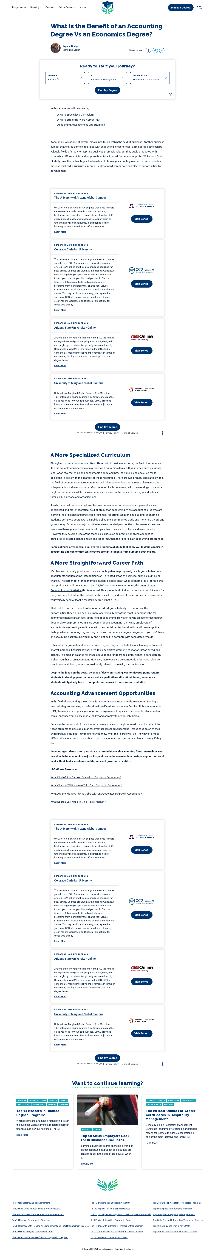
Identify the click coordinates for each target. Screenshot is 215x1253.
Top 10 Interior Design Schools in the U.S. (110, 1203)
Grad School (23, 1104)
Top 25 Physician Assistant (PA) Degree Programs (177, 1203)
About (83, 7)
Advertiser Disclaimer (124, 1249)
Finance (63, 1100)
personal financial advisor (75, 649)
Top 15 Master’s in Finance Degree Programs (37, 1113)
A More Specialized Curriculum (75, 114)
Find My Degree (180, 7)
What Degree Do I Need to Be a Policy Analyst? (78, 801)
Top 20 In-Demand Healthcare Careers (109, 1237)
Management (39, 1104)
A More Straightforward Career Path (78, 119)
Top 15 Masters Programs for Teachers (31, 1220)
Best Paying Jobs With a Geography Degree (112, 1220)
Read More (22, 1134)
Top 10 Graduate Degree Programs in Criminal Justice (117, 1231)
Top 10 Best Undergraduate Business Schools (175, 1231)
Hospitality (173, 1100)
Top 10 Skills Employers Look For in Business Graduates (105, 1138)
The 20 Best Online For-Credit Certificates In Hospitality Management (170, 1115)
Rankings (35, 7)
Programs (17, 7)
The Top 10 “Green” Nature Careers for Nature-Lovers (38, 1214)
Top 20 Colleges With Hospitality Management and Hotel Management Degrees (50, 1226)
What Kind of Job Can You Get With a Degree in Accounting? (86, 777)
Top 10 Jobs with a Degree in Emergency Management (117, 1226)
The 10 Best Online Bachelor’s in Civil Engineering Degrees (40, 1237)
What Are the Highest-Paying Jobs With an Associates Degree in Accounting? (96, 793)
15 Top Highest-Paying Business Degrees (110, 1208)
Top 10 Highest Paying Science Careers (31, 1203)
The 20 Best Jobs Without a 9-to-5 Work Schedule (36, 1208)
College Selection (37, 1100)
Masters (52, 1104)
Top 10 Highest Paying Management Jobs (32, 1231)
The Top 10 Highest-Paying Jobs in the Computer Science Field (121, 1214)
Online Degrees (154, 1104)
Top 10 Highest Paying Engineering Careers (174, 1214)
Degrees (53, 1100)
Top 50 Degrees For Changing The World (172, 1208)
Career (97, 1129)
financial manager (140, 645)
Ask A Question (67, 7)
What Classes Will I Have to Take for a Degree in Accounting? (86, 785)
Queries (49, 7)
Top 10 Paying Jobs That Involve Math (171, 1226)
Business (22, 1100)
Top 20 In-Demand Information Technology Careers (178, 1220)
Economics (111, 468)
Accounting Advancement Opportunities (81, 124)
